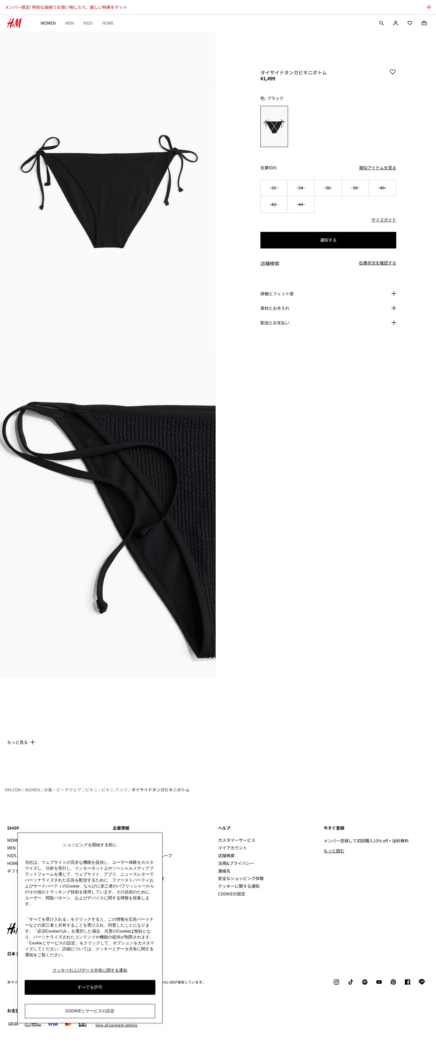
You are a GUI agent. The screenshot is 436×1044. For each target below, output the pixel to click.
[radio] (274, 126)
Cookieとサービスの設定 (89, 1010)
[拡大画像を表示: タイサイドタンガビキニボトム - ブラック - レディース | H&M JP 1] (108, 193)
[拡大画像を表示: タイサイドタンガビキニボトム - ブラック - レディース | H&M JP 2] (108, 516)
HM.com (13, 790)
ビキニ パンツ (114, 790)
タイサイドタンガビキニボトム (160, 790)
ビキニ (91, 790)
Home (108, 23)
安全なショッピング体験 (241, 878)
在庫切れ (268, 167)
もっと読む (334, 851)
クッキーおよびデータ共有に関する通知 (89, 970)
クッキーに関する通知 (239, 886)
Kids (88, 23)
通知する (328, 240)
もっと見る (17, 742)
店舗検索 (226, 855)
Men (69, 23)
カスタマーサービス (236, 840)
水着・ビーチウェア (62, 790)
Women (48, 23)
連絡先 (224, 871)
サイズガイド (383, 220)
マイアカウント (232, 848)
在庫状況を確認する (377, 263)
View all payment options (116, 1025)
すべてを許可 (89, 987)
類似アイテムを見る (377, 167)
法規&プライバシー (236, 863)
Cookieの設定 (231, 893)
